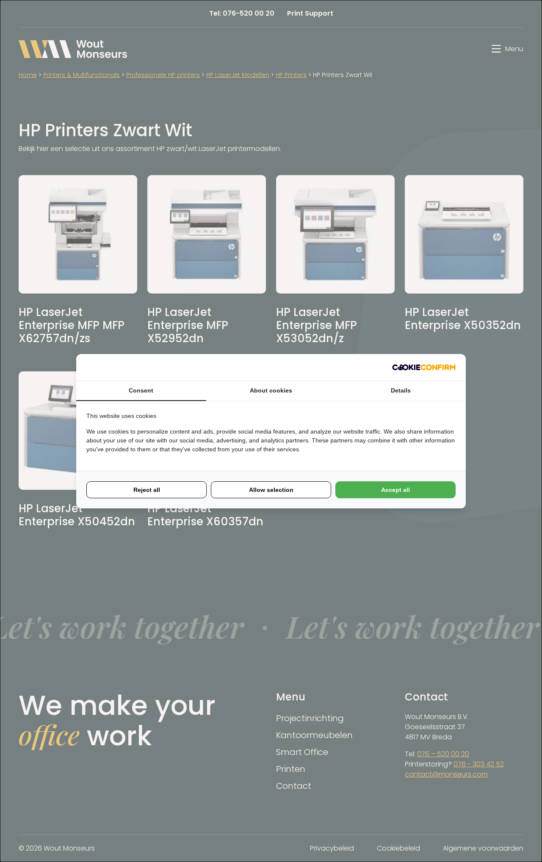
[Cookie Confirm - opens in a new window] (424, 367)
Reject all (146, 489)
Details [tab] (401, 390)
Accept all (395, 489)
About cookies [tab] (271, 390)
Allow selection (271, 489)
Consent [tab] (141, 390)
